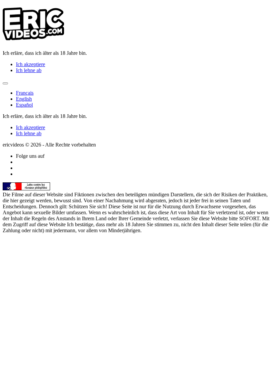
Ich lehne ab (28, 70)
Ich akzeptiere (30, 64)
